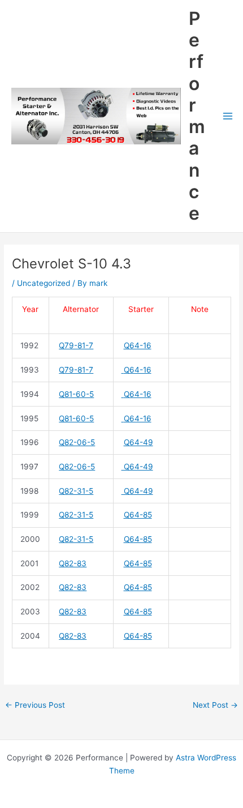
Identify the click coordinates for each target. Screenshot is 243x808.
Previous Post (35, 704)
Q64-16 (137, 345)
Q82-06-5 (77, 442)
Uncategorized (43, 283)
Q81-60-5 (76, 394)
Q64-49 (138, 442)
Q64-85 (138, 514)
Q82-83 (72, 563)
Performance (197, 116)
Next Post (215, 704)
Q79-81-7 (76, 345)
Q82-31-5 (76, 490)
